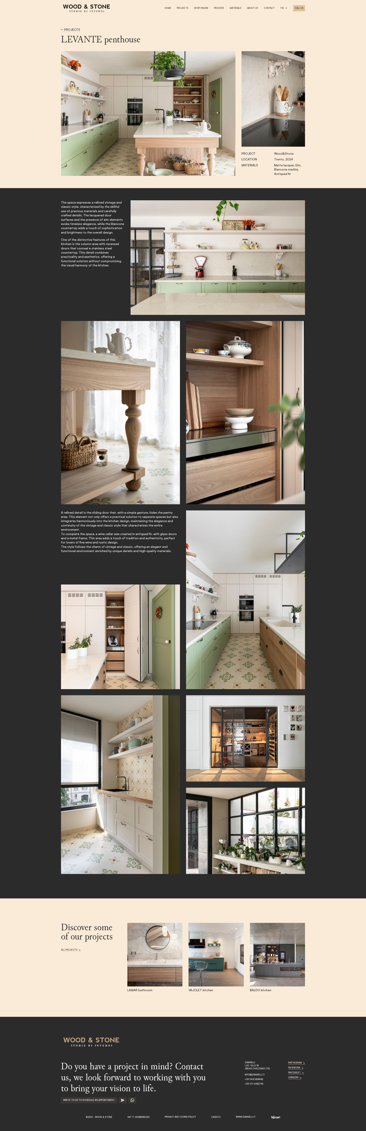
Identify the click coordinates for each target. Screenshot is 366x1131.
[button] (283, 8)
